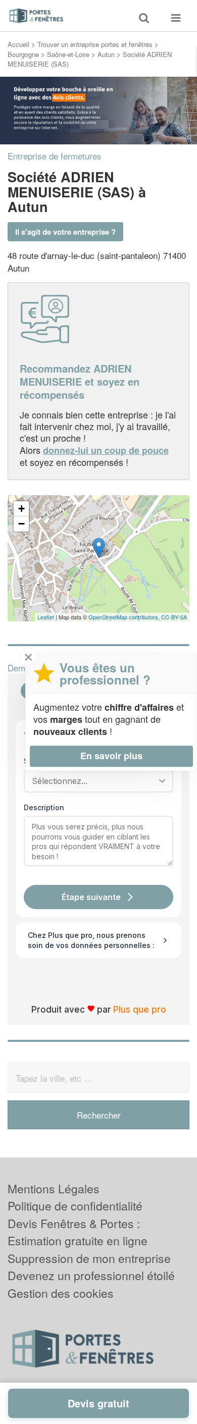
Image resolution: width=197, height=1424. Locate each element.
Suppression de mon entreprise (89, 1258)
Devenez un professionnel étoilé (91, 1275)
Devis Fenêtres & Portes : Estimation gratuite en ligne (77, 1232)
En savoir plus (111, 755)
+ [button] (21, 508)
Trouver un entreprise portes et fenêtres (95, 44)
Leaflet (45, 617)
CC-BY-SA (174, 617)
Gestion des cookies (61, 1293)
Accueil (18, 44)
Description (44, 807)
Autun (106, 54)
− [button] (21, 523)
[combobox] (95, 780)
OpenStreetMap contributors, (124, 617)
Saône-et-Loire (68, 54)
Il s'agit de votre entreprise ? (65, 231)
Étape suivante (91, 897)
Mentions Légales (54, 1188)
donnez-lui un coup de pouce (106, 450)
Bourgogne (23, 54)
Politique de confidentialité (75, 1205)
